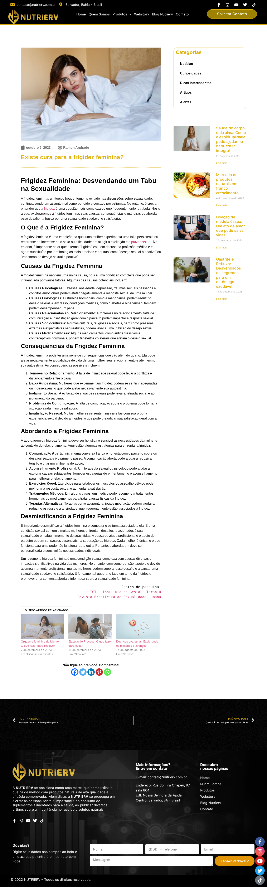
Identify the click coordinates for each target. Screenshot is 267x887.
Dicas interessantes (195, 83)
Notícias (186, 64)
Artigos (186, 92)
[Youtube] (236, 4)
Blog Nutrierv (162, 14)
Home (81, 14)
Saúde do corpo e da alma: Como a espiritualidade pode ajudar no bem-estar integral (231, 139)
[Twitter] (245, 4)
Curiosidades (190, 73)
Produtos (120, 14)
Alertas (185, 102)
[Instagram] (227, 4)
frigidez (49, 208)
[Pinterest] (99, 672)
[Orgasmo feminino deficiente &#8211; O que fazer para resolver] (42, 626)
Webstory (141, 14)
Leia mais (221, 163)
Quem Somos (99, 14)
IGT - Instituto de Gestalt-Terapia (125, 592)
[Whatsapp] (107, 672)
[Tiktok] (254, 4)
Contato (182, 14)
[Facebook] (74, 672)
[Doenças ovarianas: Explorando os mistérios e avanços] (138, 626)
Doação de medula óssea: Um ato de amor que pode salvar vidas (230, 226)
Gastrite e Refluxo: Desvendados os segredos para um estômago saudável (228, 273)
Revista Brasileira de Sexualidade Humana (119, 597)
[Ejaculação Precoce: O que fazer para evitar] (90, 626)
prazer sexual (141, 242)
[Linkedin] (91, 672)
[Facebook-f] (218, 4)
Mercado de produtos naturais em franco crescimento (227, 184)
